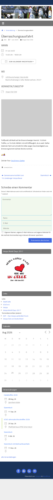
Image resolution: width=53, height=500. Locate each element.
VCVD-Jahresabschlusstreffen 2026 (17, 419)
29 (40, 373)
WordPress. (47, 476)
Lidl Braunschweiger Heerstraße (17, 77)
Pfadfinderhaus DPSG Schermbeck (20, 427)
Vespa (5, 307)
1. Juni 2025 (14, 40)
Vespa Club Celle (27, 40)
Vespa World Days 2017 (12, 310)
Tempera (38, 476)
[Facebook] (18, 471)
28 (33, 373)
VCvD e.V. (6, 304)
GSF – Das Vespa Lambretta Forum (15, 316)
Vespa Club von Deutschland (13, 319)
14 (33, 359)
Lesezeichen (8, 167)
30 (47, 373)
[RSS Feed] (29, 471)
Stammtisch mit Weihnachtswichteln (17, 444)
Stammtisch (44, 175)
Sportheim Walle (14, 402)
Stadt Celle (7, 301)
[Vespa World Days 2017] (17, 286)
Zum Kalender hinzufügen (20, 61)
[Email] (35, 471)
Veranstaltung (10, 30)
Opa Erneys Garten (18, 160)
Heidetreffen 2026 (11, 395)
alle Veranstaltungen (8, 457)
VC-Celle (8, 7)
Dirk (5, 40)
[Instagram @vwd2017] (24, 471)
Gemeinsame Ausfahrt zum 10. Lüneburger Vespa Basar (13, 176)
